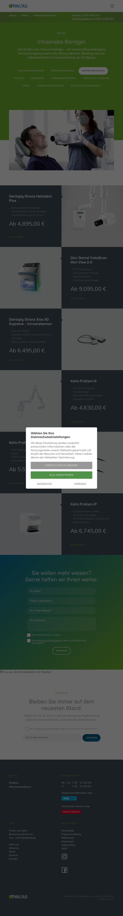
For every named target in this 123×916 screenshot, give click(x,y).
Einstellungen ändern (61, 465)
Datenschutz (44, 483)
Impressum (80, 483)
